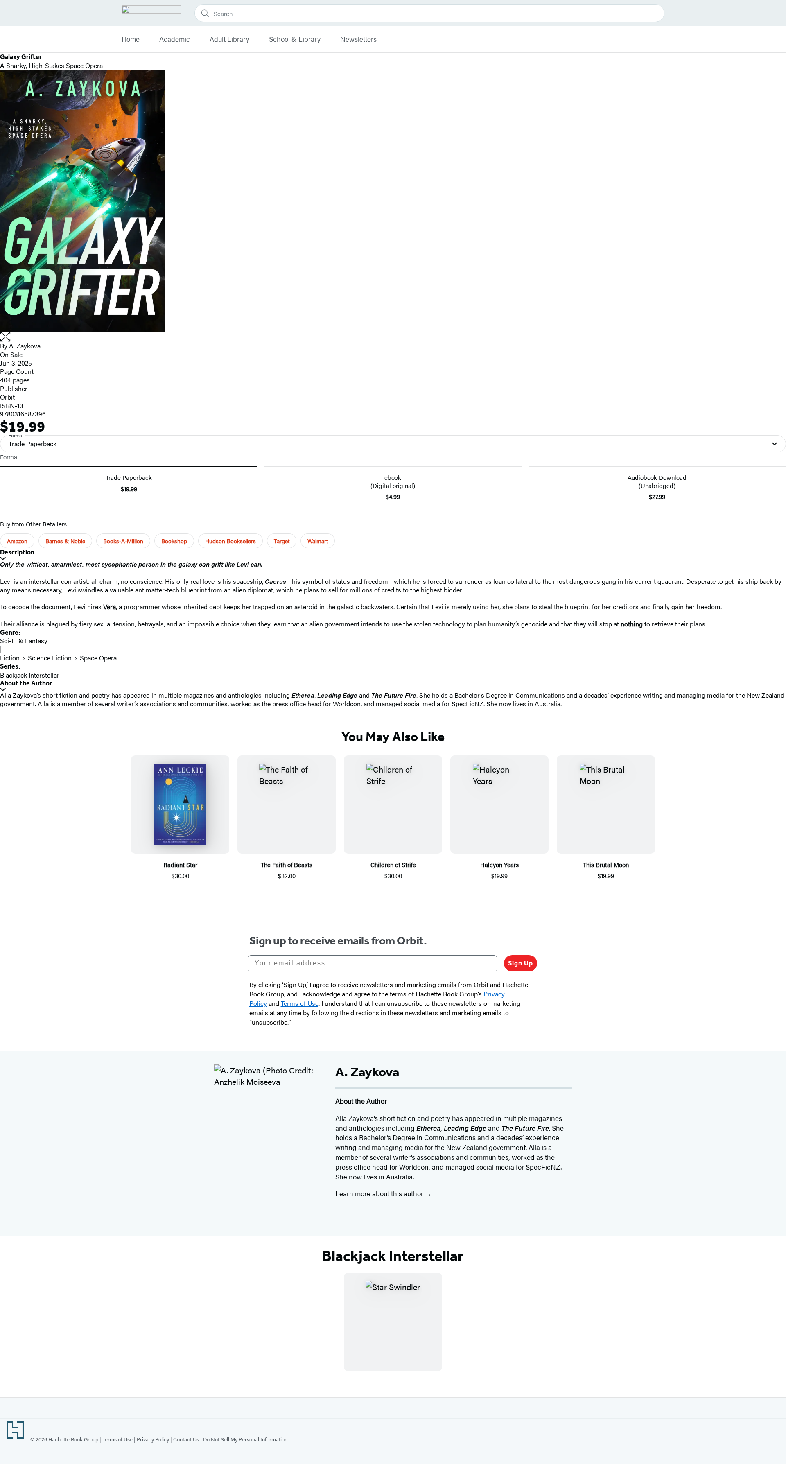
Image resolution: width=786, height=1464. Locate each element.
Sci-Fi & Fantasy (23, 640)
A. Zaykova (25, 345)
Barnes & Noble (65, 541)
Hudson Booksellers (230, 541)
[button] (393, 337)
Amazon (17, 541)
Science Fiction (50, 657)
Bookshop (174, 541)
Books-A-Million (123, 541)
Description (17, 552)
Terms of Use (117, 1439)
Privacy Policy (153, 1439)
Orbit (7, 397)
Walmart (317, 541)
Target (281, 541)
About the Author (26, 683)
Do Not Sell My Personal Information (245, 1439)
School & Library (295, 39)
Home (131, 39)
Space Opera (98, 657)
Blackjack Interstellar (29, 675)
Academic (174, 39)
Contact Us (186, 1439)
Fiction (10, 657)
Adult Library (229, 39)
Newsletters (358, 39)
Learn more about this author (380, 1193)
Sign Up (520, 963)
